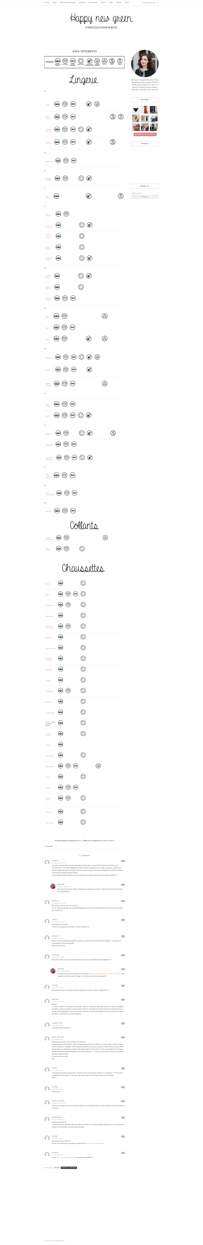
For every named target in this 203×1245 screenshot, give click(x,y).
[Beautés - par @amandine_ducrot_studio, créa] (136, 118)
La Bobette (49, 227)
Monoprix (48, 722)
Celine (56, 1167)
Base (47, 161)
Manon (61, 884)
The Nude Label (47, 476)
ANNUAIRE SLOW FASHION (68, 2)
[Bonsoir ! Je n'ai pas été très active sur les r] (145, 110)
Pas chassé (49, 756)
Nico (47, 328)
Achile (47, 584)
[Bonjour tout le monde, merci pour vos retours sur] (136, 127)
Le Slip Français (50, 713)
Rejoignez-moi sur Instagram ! (146, 134)
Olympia (48, 745)
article (81, 840)
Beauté (103, 2)
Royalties (48, 812)
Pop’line (48, 416)
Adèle (47, 594)
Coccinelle (49, 670)
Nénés (48, 339)
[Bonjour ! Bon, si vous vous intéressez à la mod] (154, 110)
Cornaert (48, 680)
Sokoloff (48, 445)
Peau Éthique (50, 766)
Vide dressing (93, 2)
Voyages (118, 2)
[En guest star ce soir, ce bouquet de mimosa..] (154, 127)
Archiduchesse (50, 605)
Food (111, 2)
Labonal (48, 702)
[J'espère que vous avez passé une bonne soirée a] (154, 118)
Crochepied (49, 691)
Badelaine (48, 616)
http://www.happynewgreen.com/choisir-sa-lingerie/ (105, 973)
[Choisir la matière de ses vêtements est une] (145, 118)
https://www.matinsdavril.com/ (95, 1143)
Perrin (48, 777)
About (127, 2)
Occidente (49, 358)
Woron (48, 511)
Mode (55, 2)
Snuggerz (48, 434)
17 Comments (48, 846)
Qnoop (48, 788)
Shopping (82, 2)
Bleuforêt (48, 637)
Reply (123, 860)
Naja (47, 317)
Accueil (47, 2)
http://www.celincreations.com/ (65, 1157)
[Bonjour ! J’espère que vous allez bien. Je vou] (136, 110)
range (50, 161)
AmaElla (48, 143)
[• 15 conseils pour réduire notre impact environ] (145, 127)
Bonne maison (50, 648)
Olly (47, 370)
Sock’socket (49, 823)
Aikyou (48, 105)
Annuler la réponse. (68, 1167)
